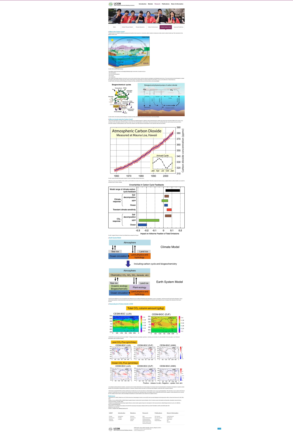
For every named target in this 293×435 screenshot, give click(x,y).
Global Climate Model (147, 417)
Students (132, 419)
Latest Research (170, 416)
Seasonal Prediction (147, 423)
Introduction (142, 4)
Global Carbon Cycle (147, 422)
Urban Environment (147, 420)
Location (120, 419)
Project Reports (158, 420)
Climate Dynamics (146, 419)
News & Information (177, 4)
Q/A (167, 420)
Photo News (169, 419)
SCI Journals (157, 416)
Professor (132, 416)
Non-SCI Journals (158, 417)
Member (150, 4)
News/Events (169, 417)
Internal (168, 422)
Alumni (131, 420)
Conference (157, 419)
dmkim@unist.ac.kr (123, 408)
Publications (165, 4)
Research (157, 4)
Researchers (133, 417)
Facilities (120, 417)
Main (144, 416)
